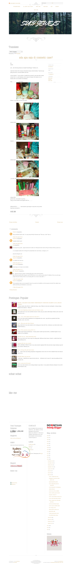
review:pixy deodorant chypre (54, 503)
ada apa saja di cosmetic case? (54, 509)
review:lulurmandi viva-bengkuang (55, 487)
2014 (48, 459)
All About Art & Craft (28, 6)
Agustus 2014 (50, 468)
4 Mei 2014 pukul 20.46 (17, 243)
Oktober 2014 (50, 464)
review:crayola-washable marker (54, 505)
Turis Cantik (15, 264)
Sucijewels (18, 561)
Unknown (15, 232)
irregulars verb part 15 (52, 494)
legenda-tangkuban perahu (53, 481)
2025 (48, 437)
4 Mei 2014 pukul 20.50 (17, 256)
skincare (50, 80)
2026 (48, 435)
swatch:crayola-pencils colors (54, 513)
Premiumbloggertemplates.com (57, 562)
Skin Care (36, 9)
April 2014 (50, 517)
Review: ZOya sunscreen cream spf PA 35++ (26, 330)
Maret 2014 (50, 519)
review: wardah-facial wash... (54, 476)
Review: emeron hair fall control (24, 363)
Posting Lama (60, 222)
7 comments (50, 74)
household (30, 449)
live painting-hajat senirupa (53, 515)
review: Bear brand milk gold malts (55, 498)
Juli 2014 (49, 470)
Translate (18, 53)
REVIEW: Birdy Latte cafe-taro (24, 356)
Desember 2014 (50, 460)
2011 (48, 529)
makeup (50, 79)
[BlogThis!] (12, 211)
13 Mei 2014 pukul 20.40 (18, 279)
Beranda (37, 222)
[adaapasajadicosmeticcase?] (36, 57)
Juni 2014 (49, 472)
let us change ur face (52, 507)
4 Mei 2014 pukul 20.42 (17, 237)
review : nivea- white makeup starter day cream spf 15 (28, 316)
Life (51, 6)
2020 (48, 447)
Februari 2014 (50, 521)
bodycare (50, 78)
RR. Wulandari (16, 271)
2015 (48, 457)
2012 (48, 527)
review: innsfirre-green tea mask (54, 492)
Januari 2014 (50, 523)
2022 (48, 443)
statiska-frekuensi (52, 489)
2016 (48, 455)
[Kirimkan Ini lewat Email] (11, 211)
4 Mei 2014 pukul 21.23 (17, 269)
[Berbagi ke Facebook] (15, 211)
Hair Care (45, 6)
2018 (48, 451)
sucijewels (50, 66)
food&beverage (16, 6)
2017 (48, 453)
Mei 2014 (49, 474)
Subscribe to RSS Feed (15, 3)
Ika (13, 245)
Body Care (38, 6)
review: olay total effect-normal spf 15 (55, 496)
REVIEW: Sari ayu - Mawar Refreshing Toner (27, 336)
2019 (48, 449)
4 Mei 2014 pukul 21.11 (17, 263)
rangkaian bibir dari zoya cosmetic (24, 343)
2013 (48, 525)
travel (29, 447)
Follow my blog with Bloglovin (15, 438)
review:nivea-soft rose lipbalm (54, 490)
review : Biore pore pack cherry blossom (26, 323)
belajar (30, 446)
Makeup (57, 6)
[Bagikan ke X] (13, 211)
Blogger (41, 453)
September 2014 (50, 466)
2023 (48, 441)
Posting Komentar (13, 289)
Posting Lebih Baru (13, 222)
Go (52, 3)
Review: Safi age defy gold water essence (26, 350)
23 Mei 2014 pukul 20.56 (18, 287)
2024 (48, 439)
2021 (48, 445)
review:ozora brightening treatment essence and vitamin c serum (30, 310)
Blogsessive (60, 561)
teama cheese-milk (52, 511)
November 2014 (50, 462)
